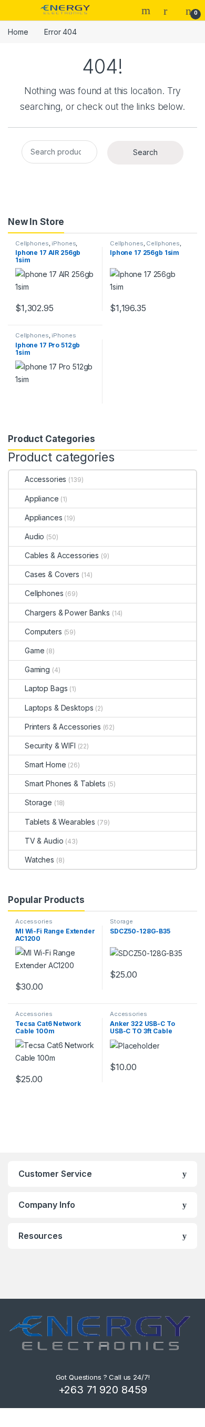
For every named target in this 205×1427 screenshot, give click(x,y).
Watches (39, 859)
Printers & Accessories (63, 726)
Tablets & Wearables (60, 821)
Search (147, 10)
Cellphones (32, 243)
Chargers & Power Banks (67, 612)
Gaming (37, 669)
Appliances (43, 517)
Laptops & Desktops (59, 707)
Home (18, 31)
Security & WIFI (50, 745)
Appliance (42, 498)
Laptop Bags (46, 688)
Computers (43, 631)
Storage (38, 802)
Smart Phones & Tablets (65, 783)
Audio (34, 536)
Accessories (45, 479)
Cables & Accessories (62, 555)
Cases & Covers (52, 574)
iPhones (64, 243)
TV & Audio (44, 840)
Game (34, 650)
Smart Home (45, 764)
